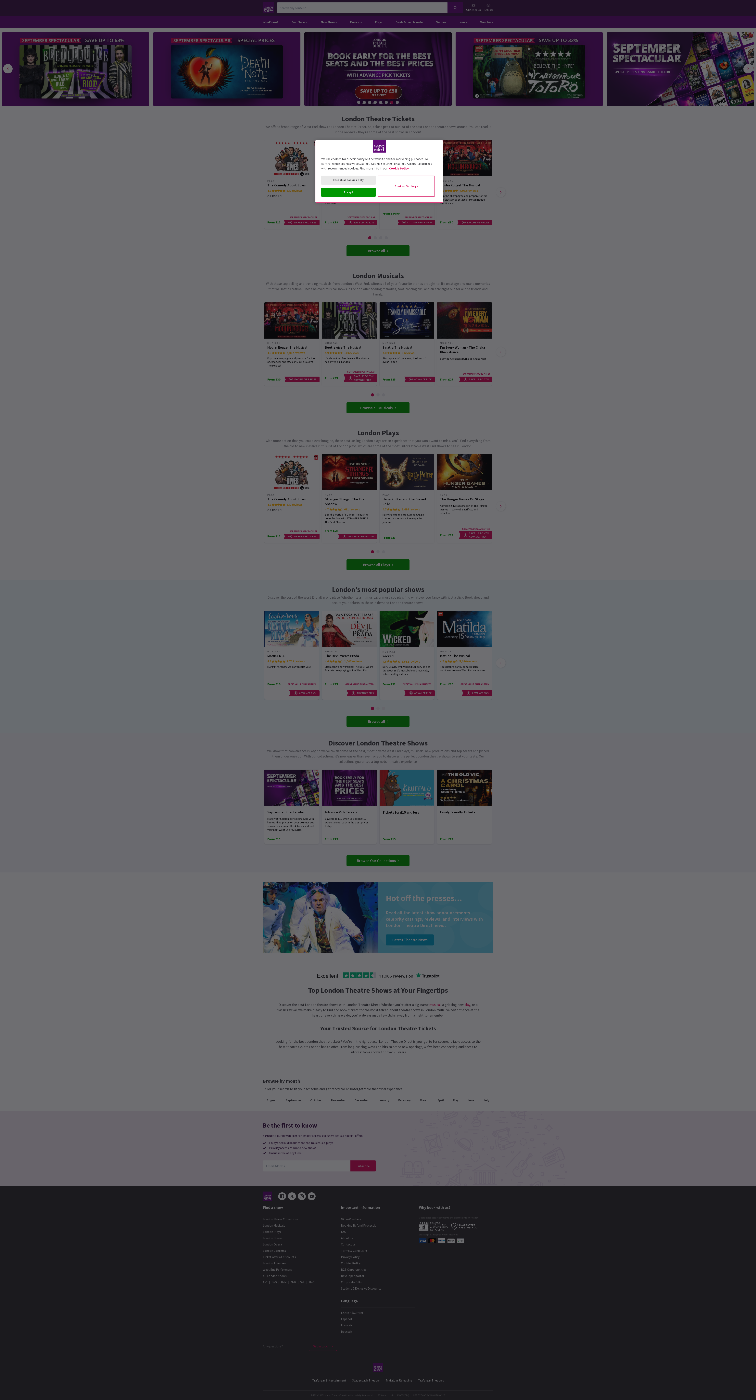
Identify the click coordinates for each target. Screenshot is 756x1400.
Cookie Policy (399, 168)
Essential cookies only (348, 180)
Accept (348, 192)
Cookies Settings (406, 186)
